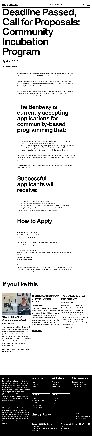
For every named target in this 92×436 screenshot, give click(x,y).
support (36, 395)
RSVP (19, 255)
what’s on (37, 378)
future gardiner (80, 378)
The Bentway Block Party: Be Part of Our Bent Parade (45, 299)
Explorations (15, 349)
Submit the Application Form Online (29, 235)
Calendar (35, 384)
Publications (56, 386)
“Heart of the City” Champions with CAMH (14, 318)
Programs (55, 382)
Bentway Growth (77, 382)
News (34, 382)
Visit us (34, 386)
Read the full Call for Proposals (27, 232)
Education (55, 384)
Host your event (37, 407)
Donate (34, 398)
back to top (46, 365)
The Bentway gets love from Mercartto (73, 297)
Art (72, 328)
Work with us (36, 405)
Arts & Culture (37, 330)
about (55, 395)
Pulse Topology (7, 351)
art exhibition (65, 328)
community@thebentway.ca (26, 245)
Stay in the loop (57, 403)
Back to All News (11, 66)
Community (6, 349)
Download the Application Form (27, 237)
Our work (55, 398)
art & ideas (58, 378)
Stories (54, 389)
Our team (55, 400)
